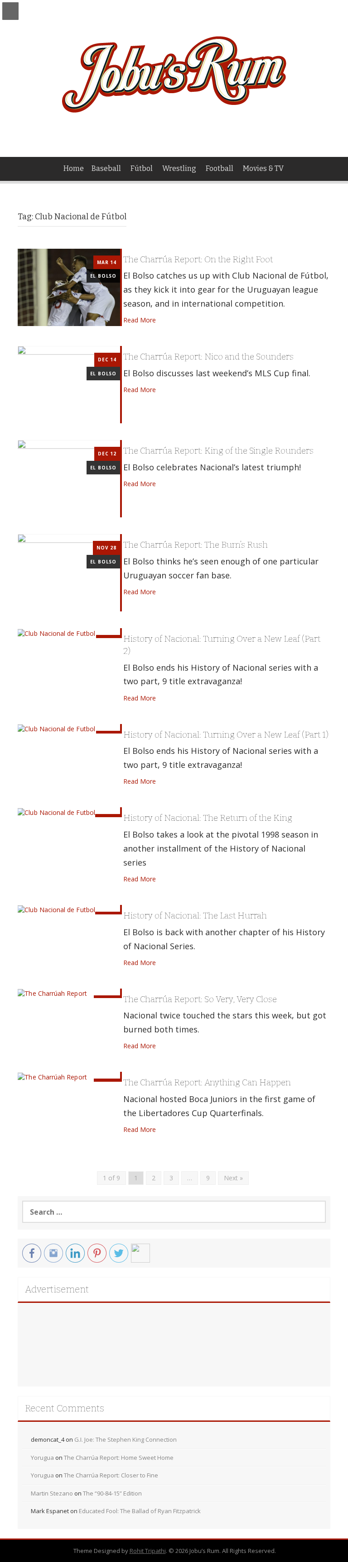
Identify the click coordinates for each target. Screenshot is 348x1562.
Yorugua (42, 1457)
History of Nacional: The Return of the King (207, 818)
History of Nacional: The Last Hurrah (195, 915)
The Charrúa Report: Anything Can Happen (207, 1082)
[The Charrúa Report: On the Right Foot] (69, 286)
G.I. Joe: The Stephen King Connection (125, 1439)
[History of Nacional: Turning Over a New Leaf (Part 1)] (56, 728)
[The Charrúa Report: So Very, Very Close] (52, 993)
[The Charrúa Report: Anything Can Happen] (52, 1076)
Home (73, 168)
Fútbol (141, 168)
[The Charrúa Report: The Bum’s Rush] (69, 572)
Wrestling (179, 168)
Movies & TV (263, 168)
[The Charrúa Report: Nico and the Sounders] (69, 384)
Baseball (106, 168)
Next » (233, 1178)
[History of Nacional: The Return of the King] (56, 811)
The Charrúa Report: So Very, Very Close (200, 999)
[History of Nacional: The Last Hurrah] (56, 909)
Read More (139, 320)
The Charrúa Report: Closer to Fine (111, 1475)
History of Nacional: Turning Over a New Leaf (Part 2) (221, 645)
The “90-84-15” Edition (112, 1493)
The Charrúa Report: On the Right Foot (198, 259)
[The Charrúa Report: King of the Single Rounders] (69, 478)
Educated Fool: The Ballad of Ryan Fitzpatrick (140, 1511)
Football (219, 168)
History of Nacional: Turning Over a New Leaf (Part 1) (226, 734)
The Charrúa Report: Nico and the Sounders (208, 356)
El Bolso (103, 276)
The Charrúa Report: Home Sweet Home (119, 1457)
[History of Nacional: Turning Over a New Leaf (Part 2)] (56, 632)
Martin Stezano (52, 1493)
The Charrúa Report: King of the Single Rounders (218, 450)
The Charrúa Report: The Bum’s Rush (195, 545)
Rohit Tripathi (148, 1551)
